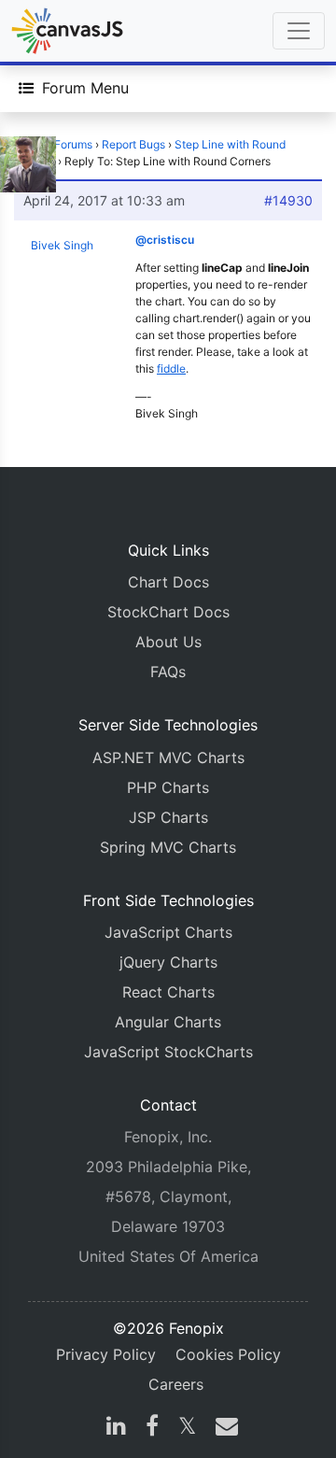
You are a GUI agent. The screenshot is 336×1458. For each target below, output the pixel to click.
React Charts (168, 992)
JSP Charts (168, 817)
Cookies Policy (228, 1354)
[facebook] (152, 1428)
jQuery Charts (168, 962)
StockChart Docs (168, 611)
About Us (168, 641)
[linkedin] (116, 1428)
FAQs (168, 671)
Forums (73, 144)
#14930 (288, 200)
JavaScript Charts (168, 932)
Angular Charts (168, 1021)
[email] (223, 1428)
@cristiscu (164, 240)
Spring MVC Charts (168, 847)
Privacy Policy (106, 1354)
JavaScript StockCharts (168, 1051)
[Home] (67, 30)
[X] (187, 1428)
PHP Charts (168, 787)
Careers (175, 1384)
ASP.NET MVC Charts (168, 757)
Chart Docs (168, 582)
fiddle (171, 368)
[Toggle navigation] (299, 31)
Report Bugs (133, 144)
